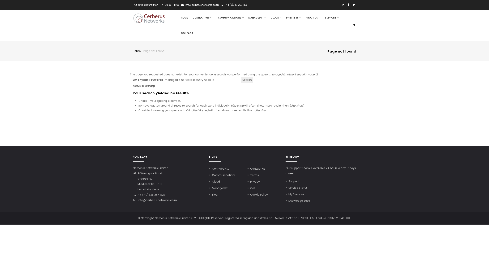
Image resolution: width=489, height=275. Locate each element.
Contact (187, 33)
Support (331, 17)
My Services (296, 194)
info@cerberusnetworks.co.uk (157, 200)
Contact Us (257, 169)
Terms (254, 175)
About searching (144, 86)
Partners (292, 17)
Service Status (298, 188)
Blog (215, 195)
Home (184, 17)
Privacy (255, 182)
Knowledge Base (299, 201)
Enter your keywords (148, 80)
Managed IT (256, 17)
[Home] (149, 17)
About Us (312, 17)
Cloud (275, 17)
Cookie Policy (259, 195)
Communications (230, 17)
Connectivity (202, 17)
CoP (253, 188)
